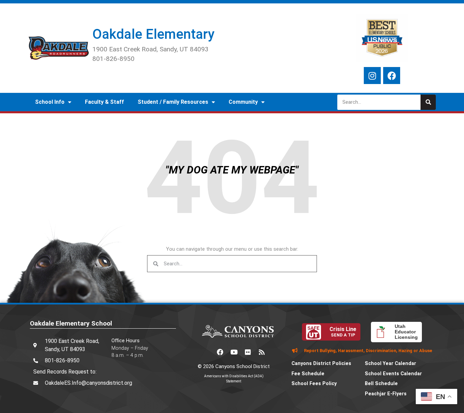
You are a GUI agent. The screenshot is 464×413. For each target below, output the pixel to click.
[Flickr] (247, 352)
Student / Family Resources (173, 102)
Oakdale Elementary (153, 34)
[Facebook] (391, 75)
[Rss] (261, 352)
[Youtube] (233, 352)
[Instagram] (372, 75)
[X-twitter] (205, 352)
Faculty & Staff (104, 102)
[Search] (428, 102)
